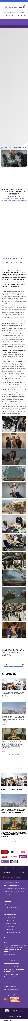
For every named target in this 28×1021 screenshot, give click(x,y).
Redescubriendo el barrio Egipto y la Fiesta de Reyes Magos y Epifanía (13, 694)
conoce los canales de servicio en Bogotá (13, 947)
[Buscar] (23, 12)
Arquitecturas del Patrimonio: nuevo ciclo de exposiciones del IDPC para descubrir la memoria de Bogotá (13, 718)
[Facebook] (6, 15)
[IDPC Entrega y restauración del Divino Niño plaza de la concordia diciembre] (14, 424)
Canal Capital (8, 901)
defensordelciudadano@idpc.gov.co (12, 966)
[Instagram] (3, 15)
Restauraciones (20, 198)
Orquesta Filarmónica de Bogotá (12, 907)
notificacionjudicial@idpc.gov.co (11, 989)
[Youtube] (12, 15)
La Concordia (12, 198)
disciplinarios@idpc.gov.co (10, 986)
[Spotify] (18, 15)
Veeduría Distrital (9, 929)
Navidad (18, 200)
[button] (14, 22)
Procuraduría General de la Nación (13, 923)
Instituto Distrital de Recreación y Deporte (14, 891)
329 (18, 754)
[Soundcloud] (15, 15)
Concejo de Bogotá (9, 926)
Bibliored (7, 904)
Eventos (5, 147)
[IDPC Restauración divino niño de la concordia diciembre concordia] (14, 441)
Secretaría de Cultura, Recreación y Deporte (15, 888)
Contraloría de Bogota (10, 917)
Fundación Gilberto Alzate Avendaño (13, 898)
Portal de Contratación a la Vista (12, 932)
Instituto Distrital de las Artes (11, 894)
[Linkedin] (21, 15)
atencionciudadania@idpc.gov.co (11, 963)
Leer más (3, 698)
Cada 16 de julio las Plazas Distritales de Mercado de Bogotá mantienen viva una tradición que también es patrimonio (12, 744)
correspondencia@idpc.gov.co (11, 974)
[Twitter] (7, 655)
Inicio (2, 147)
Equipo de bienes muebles (9, 200)
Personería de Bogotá (10, 920)
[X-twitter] (9, 15)
